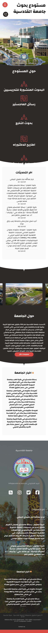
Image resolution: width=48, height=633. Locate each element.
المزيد (9, 351)
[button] (24, 354)
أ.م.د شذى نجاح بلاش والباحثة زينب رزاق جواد (22, 222)
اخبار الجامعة (22, 372)
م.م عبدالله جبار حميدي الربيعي (22, 179)
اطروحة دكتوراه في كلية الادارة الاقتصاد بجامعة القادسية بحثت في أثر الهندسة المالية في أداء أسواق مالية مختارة (22, 413)
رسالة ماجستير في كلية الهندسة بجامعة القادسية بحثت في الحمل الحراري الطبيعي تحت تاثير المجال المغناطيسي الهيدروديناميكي (22, 403)
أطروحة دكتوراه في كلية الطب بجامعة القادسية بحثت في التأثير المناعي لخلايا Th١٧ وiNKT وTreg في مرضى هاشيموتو (22, 393)
